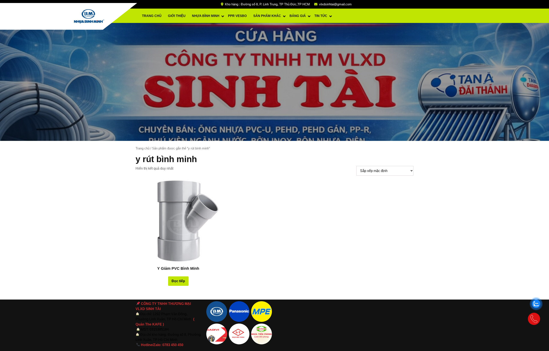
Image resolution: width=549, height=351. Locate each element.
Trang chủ (142, 148)
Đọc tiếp (178, 281)
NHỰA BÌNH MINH (205, 16)
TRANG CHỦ (151, 16)
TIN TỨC (320, 16)
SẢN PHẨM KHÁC (267, 16)
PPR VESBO (237, 16)
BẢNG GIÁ (298, 16)
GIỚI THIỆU (177, 16)
